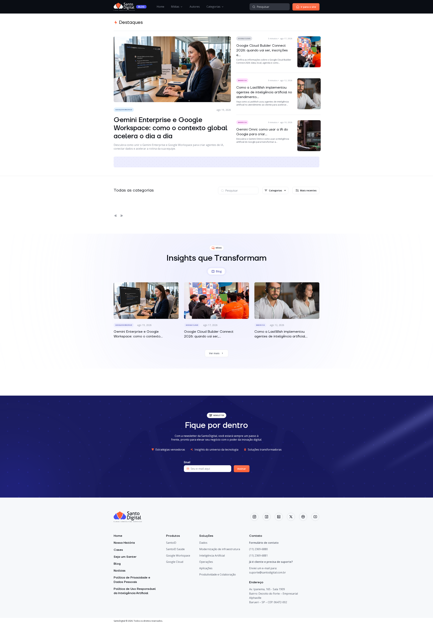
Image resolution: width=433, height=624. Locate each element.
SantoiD (171, 543)
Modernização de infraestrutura (219, 549)
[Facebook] (267, 517)
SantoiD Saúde (175, 549)
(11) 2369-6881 (258, 555)
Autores (195, 6)
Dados (203, 543)
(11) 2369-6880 (258, 549)
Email (187, 462)
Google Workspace (178, 555)
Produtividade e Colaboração (217, 574)
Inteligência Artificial (212, 555)
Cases (118, 550)
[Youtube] (315, 517)
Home (160, 6)
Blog (117, 564)
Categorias (213, 6)
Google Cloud (174, 562)
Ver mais (214, 353)
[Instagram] (254, 517)
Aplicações (205, 568)
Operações (206, 562)
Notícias (120, 571)
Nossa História (124, 543)
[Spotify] (303, 517)
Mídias (175, 6)
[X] (291, 517)
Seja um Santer (125, 557)
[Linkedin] (279, 517)
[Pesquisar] (253, 6)
